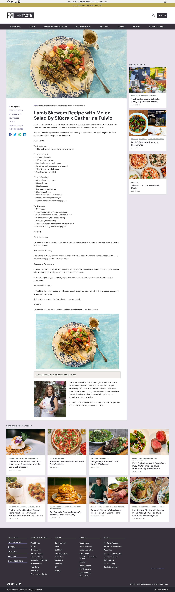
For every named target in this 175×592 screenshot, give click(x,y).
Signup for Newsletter (112, 546)
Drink (58, 538)
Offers (12, 547)
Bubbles (58, 550)
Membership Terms (111, 557)
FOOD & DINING (38, 538)
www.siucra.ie (97, 405)
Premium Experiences (55, 26)
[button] (153, 15)
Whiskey (58, 564)
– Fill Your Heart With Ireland (88, 558)
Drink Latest (60, 543)
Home (36, 106)
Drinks (120, 26)
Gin (56, 567)
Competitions (157, 26)
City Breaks (84, 553)
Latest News (15, 542)
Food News (35, 543)
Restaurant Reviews (39, 560)
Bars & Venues (36, 553)
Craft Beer (59, 557)
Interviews (35, 567)
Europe (82, 562)
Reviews (12, 552)
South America (85, 569)
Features (15, 26)
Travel (137, 26)
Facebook (80, 405)
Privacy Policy (109, 564)
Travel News (84, 543)
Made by (161, 589)
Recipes (104, 26)
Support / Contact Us (112, 553)
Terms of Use (109, 560)
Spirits (57, 570)
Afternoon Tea (36, 564)
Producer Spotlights (39, 574)
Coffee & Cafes (37, 557)
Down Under (84, 576)
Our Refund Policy (111, 567)
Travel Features (86, 546)
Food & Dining (83, 26)
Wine (57, 546)
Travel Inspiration (86, 550)
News (32, 26)
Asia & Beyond (85, 572)
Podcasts (34, 570)
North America (85, 566)
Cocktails (59, 560)
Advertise (108, 550)
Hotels (33, 546)
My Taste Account (111, 543)
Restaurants (35, 550)
